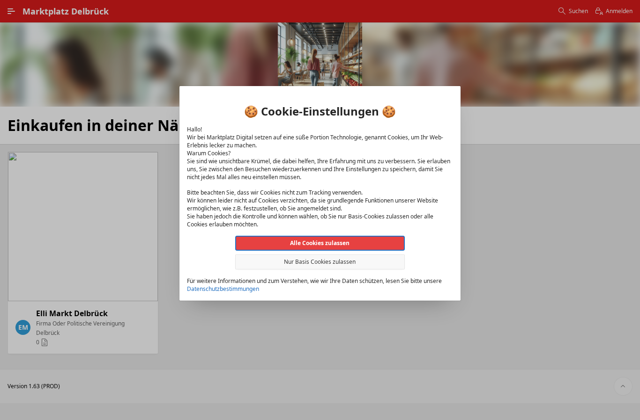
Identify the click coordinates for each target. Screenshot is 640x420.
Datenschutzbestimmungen (223, 289)
